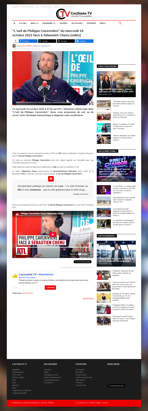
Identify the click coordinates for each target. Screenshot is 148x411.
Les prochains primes (51, 380)
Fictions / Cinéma (18, 377)
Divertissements (27, 7)
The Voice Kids (81, 385)
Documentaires (46, 7)
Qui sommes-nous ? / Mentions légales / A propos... (92, 403)
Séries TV (71, 7)
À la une (22, 23)
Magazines (16, 7)
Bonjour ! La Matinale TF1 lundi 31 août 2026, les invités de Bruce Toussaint (123, 126)
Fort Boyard (80, 370)
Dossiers (63, 23)
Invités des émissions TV (52, 377)
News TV (34, 23)
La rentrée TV (49, 383)
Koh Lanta (79, 372)
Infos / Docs (16, 375)
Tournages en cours (51, 375)
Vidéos (102, 23)
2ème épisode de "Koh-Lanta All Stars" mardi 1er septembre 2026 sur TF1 (124, 200)
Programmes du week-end (21, 390)
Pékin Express (80, 380)
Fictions (57, 7)
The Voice (79, 383)
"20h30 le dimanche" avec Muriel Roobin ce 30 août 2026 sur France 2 (124, 138)
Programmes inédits (19, 393)
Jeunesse (15, 385)
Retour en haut (88, 298)
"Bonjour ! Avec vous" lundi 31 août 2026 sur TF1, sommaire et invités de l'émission (124, 115)
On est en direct (81, 375)
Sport (14, 388)
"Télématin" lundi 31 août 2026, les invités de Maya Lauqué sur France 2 (124, 104)
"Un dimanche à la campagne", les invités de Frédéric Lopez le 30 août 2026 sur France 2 (123, 222)
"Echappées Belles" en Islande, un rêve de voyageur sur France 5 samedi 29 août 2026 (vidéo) (123, 307)
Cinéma (64, 7)
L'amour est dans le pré (84, 377)
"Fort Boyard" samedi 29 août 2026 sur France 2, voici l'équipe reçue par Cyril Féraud (123, 319)
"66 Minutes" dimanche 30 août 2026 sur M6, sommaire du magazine (123, 273)
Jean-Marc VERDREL (25, 46)
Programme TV (48, 23)
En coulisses (77, 23)
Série (14, 380)
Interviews (91, 23)
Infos (37, 7)
